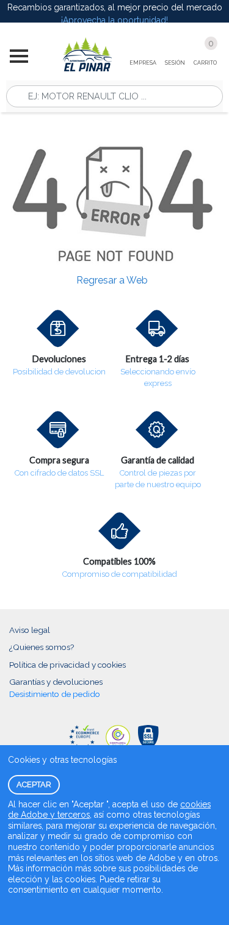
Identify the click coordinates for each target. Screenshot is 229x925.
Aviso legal (29, 630)
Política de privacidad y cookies (67, 665)
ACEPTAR (33, 784)
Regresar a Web (112, 280)
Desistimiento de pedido (54, 694)
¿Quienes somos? (41, 647)
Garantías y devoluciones (56, 682)
